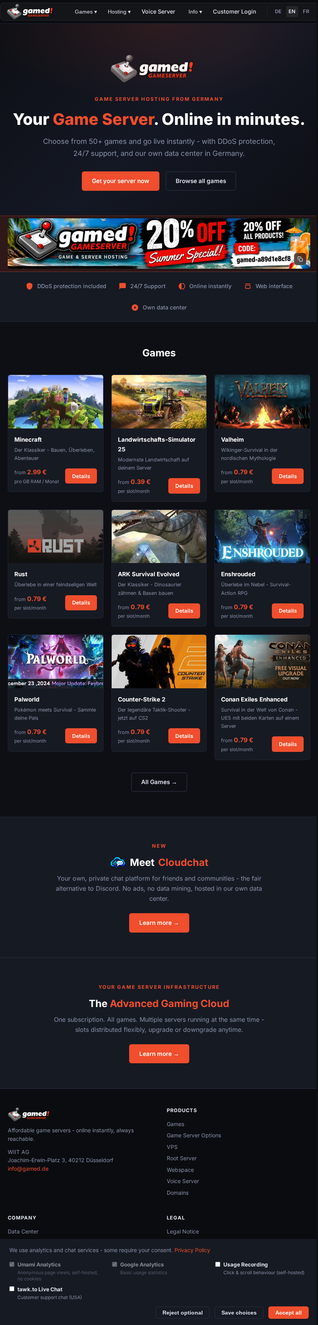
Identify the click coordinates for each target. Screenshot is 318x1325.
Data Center (23, 1231)
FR (306, 11)
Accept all (288, 1313)
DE (278, 11)
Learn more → (159, 922)
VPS (172, 1147)
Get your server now (120, 181)
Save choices (239, 1313)
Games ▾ (86, 12)
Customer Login (234, 11)
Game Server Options (194, 1135)
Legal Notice (183, 1231)
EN (292, 11)
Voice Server (158, 11)
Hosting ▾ (119, 12)
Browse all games (201, 181)
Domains (177, 1192)
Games (175, 1124)
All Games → (159, 782)
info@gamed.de (28, 1168)
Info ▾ (195, 12)
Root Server (182, 1158)
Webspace (180, 1169)
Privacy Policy (192, 1250)
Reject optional (182, 1313)
